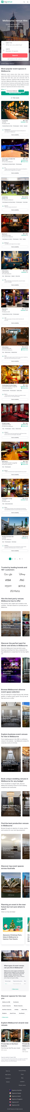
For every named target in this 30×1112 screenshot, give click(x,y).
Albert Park (24, 1009)
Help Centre (8, 1074)
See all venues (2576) (15, 93)
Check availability (15, 134)
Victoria (7, 63)
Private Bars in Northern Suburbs (9, 1045)
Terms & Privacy (22, 1070)
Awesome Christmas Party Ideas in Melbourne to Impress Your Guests (12, 937)
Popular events (22, 1085)
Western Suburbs (18, 1005)
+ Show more (5, 1017)
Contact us (7, 1078)
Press (22, 1074)
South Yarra (13, 1013)
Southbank (21, 1013)
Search (15, 55)
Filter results (16, 97)
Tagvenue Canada (16, 1093)
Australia (3, 63)
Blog (22, 1077)
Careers (8, 1081)
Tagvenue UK (15, 1102)
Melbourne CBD (6, 1002)
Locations (22, 1081)
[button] (24, 2)
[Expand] (27, 2)
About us (8, 1070)
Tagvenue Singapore (17, 1099)
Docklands (16, 1002)
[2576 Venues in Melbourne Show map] (15, 89)
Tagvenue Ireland (16, 1096)
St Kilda (16, 1009)
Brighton (4, 1013)
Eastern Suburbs (6, 1005)
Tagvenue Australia (17, 1090)
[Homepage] (6, 2)
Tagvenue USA (15, 1105)
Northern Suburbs (6, 1009)
